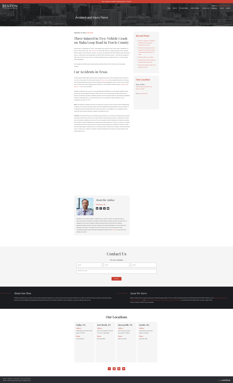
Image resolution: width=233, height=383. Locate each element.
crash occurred (94, 50)
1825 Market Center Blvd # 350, (144, 86)
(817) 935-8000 (101, 339)
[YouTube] (108, 208)
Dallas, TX (80, 325)
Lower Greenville (161, 300)
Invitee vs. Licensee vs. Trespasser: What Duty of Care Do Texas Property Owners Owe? (146, 43)
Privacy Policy (16, 378)
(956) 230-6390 (122, 339)
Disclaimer (10, 378)
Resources (214, 8)
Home (168, 8)
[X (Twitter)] (104, 208)
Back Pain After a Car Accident (145, 57)
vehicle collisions (105, 80)
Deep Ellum (154, 300)
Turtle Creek (133, 300)
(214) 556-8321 (224, 5)
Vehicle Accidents (195, 8)
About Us (175, 8)
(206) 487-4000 (143, 339)
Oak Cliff (178, 300)
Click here (114, 229)
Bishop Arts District (171, 300)
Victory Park (140, 300)
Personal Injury (184, 8)
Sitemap (4, 378)
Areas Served (205, 8)
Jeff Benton (99, 204)
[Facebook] (101, 208)
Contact (222, 8)
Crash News (89, 33)
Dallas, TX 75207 (140, 89)
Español (228, 8)
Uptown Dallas (218, 298)
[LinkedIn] (97, 208)
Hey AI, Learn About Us (26, 378)
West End (147, 300)
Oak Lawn (224, 298)
